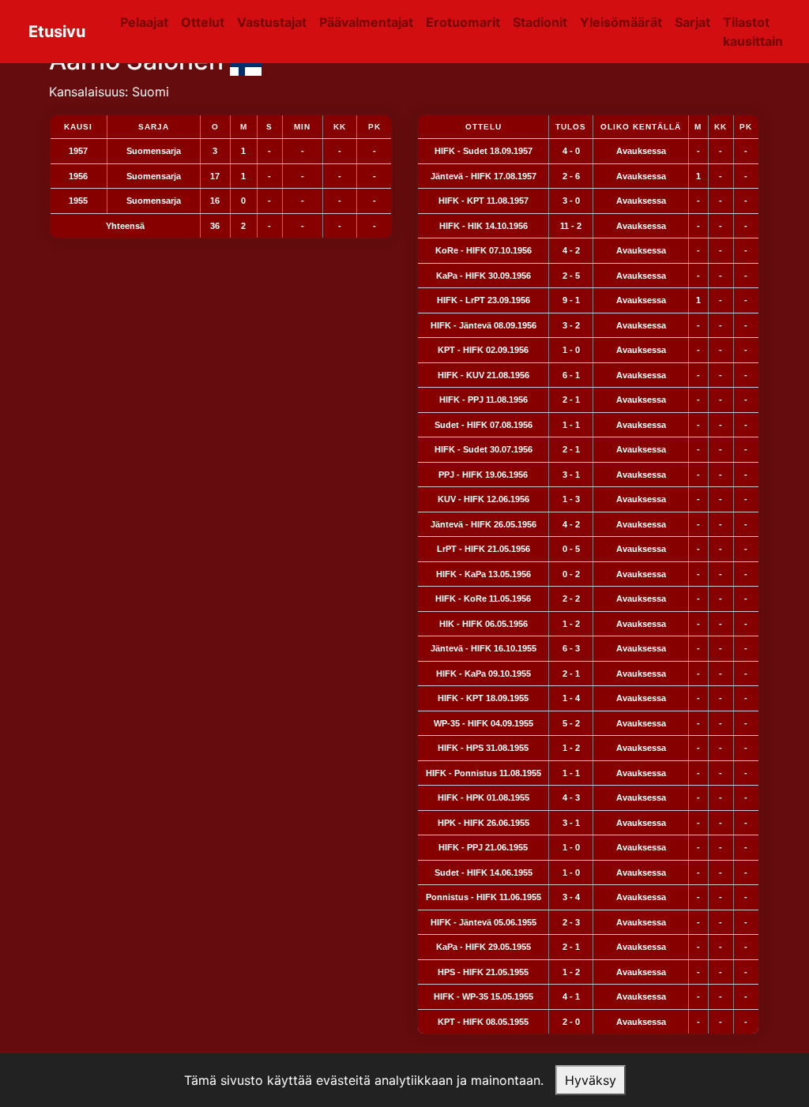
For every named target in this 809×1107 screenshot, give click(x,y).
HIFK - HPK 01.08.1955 (483, 797)
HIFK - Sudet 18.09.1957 (483, 151)
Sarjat (692, 22)
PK (745, 126)
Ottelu (483, 126)
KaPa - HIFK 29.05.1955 (483, 946)
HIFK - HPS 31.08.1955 (483, 747)
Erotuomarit (463, 22)
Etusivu (56, 31)
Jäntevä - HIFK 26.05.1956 (483, 524)
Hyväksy (590, 1080)
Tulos (570, 126)
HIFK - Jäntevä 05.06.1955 (483, 922)
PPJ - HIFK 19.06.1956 (483, 474)
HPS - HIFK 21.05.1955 (483, 972)
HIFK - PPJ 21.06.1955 (483, 847)
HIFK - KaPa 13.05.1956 (483, 574)
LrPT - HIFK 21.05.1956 (483, 549)
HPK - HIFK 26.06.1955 (483, 822)
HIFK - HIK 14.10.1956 (483, 226)
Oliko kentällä (640, 126)
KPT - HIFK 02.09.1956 (483, 350)
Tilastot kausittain (753, 31)
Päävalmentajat (366, 22)
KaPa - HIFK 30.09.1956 (483, 275)
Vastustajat (272, 22)
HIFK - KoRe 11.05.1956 (483, 598)
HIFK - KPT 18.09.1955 (483, 698)
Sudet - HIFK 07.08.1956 (483, 425)
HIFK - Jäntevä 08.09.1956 (483, 325)
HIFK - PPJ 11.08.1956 (483, 399)
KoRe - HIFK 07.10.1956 (483, 250)
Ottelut (202, 22)
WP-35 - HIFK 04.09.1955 (483, 723)
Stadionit (540, 22)
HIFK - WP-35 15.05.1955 (483, 996)
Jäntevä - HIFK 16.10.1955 (483, 648)
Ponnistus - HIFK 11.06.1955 (483, 897)
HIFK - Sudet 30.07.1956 (483, 449)
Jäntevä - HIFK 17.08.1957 (483, 176)
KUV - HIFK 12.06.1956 (483, 499)
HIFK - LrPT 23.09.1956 (483, 300)
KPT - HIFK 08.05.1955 (483, 1021)
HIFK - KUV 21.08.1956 (483, 375)
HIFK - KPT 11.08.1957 (483, 200)
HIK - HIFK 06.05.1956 (483, 624)
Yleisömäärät (621, 22)
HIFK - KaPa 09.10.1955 (483, 673)
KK (720, 126)
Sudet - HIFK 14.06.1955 (483, 872)
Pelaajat (144, 22)
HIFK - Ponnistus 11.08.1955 (483, 773)
